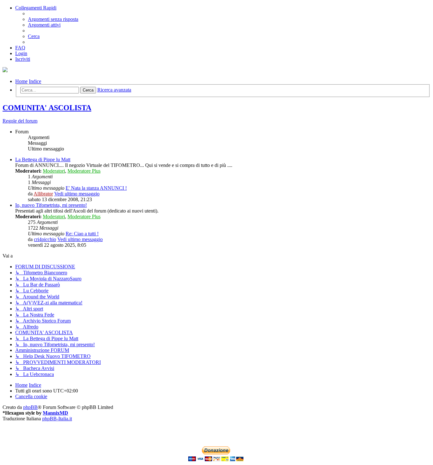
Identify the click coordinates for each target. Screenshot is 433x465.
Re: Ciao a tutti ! (82, 233)
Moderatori (54, 171)
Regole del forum (20, 121)
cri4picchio (45, 239)
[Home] (5, 70)
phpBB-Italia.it (57, 418)
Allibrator (43, 193)
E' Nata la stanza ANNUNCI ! (96, 188)
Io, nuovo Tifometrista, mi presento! (51, 205)
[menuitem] (53, 19)
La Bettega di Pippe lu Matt (42, 159)
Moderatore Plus (84, 171)
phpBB (30, 407)
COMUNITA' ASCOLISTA (47, 108)
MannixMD (55, 413)
